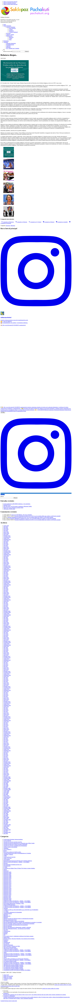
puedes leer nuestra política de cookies (62, 984)
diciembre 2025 (6, 535)
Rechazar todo (10, 986)
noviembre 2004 (7, 824)
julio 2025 (5, 542)
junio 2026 (5, 528)
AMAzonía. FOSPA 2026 (9, 508)
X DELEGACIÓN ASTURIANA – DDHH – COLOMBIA (17, 960)
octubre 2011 (6, 749)
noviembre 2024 (7, 552)
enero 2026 (5, 534)
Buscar (2, 496)
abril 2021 (5, 606)
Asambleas (5, 848)
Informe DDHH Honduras (9, 904)
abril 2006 (5, 815)
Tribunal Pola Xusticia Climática (10, 948)
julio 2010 (5, 768)
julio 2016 (5, 677)
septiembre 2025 (7, 539)
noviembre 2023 (7, 567)
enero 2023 (5, 579)
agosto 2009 (6, 782)
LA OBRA (5, 911)
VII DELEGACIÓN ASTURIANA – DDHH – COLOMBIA (17, 953)
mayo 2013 (5, 725)
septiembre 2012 (7, 735)
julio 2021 (5, 602)
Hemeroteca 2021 (7, 892)
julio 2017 (5, 662)
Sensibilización (6, 942)
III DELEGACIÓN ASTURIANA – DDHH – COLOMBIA (17, 902)
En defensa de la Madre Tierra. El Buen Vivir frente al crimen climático (19, 868)
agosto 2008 (6, 792)
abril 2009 (5, 787)
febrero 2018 (6, 653)
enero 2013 (5, 730)
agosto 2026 (6, 525)
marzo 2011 (6, 758)
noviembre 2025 (7, 537)
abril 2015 (5, 696)
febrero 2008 (6, 795)
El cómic (5, 867)
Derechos (8, 225)
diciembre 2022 (6, 581)
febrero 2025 (6, 548)
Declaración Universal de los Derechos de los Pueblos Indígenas (17, 860)
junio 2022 (5, 588)
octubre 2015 (6, 689)
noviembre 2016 (7, 672)
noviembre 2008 (7, 789)
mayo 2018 (5, 650)
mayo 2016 (5, 680)
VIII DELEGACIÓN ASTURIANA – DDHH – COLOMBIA (17, 955)
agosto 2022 (6, 586)
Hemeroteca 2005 (7, 872)
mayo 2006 (5, 814)
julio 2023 (5, 572)
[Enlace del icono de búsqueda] (4, 50)
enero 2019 (5, 640)
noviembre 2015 (7, 687)
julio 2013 (5, 723)
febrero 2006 (6, 817)
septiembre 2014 (7, 705)
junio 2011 (5, 754)
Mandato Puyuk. (7, 505)
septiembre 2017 (7, 660)
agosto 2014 (6, 706)
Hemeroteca (6, 870)
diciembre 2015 (6, 686)
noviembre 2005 (7, 819)
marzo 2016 (6, 682)
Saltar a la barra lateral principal (10, 4)
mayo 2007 (5, 802)
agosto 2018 (6, 646)
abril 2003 (5, 831)
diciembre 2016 (6, 671)
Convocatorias (6, 859)
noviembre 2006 (7, 808)
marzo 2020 (6, 622)
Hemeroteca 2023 (7, 894)
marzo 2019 (6, 637)
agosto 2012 (6, 736)
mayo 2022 (5, 589)
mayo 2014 (5, 710)
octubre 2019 (6, 628)
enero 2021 (5, 609)
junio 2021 (5, 603)
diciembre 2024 (6, 550)
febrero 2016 (6, 684)
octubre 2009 (6, 779)
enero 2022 (5, 594)
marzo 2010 (6, 773)
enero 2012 (5, 745)
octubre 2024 (6, 553)
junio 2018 (5, 648)
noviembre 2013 (7, 718)
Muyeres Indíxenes (7, 926)
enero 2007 (5, 805)
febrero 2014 (6, 714)
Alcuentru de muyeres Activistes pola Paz (12, 842)
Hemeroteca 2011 (7, 879)
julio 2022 (5, 587)
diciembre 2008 (6, 788)
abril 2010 (5, 772)
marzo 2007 (6, 804)
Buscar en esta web (7, 51)
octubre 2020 (6, 613)
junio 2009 (5, 784)
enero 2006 (5, 818)
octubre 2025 (6, 538)
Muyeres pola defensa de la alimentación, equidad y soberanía (17, 927)
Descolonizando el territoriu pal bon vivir (12, 864)
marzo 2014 (6, 712)
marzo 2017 (6, 667)
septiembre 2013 (7, 720)
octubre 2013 (6, 719)
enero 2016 (5, 685)
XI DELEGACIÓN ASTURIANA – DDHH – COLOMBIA (17, 962)
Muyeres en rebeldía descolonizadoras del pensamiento (15, 924)
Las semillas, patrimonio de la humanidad (12, 912)
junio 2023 (5, 573)
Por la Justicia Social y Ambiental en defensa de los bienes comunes (18, 936)
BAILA (5, 850)
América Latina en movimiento (10, 847)
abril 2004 (5, 827)
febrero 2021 (6, 608)
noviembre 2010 (7, 763)
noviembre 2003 (7, 829)
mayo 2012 (5, 740)
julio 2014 (5, 707)
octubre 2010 (6, 764)
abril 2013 (5, 726)
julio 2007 (5, 799)
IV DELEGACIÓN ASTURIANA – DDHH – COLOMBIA (17, 906)
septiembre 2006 (7, 810)
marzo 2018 (6, 652)
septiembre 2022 (7, 584)
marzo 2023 (6, 577)
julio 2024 (5, 557)
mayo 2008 (5, 793)
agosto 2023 (6, 571)
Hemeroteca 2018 (7, 888)
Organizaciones (6, 931)
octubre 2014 (6, 704)
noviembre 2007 (7, 797)
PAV (4, 934)
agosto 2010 (6, 766)
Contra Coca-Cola (7, 858)
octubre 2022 (6, 583)
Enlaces (5, 869)
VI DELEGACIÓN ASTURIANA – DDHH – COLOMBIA (17, 951)
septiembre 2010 (7, 765)
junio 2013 (5, 724)
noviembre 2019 (7, 627)
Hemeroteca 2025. (7, 898)
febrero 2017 (6, 669)
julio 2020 (5, 617)
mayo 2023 (5, 574)
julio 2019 (5, 632)
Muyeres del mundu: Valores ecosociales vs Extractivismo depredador (18, 923)
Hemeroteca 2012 (7, 880)
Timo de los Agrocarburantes (9, 947)
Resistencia (5, 940)
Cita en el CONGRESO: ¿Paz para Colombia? (21, 514)
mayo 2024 (5, 559)
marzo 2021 (6, 607)
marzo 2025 (6, 547)
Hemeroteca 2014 (7, 883)
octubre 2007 (6, 798)
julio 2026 (5, 527)
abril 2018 (5, 651)
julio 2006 (5, 813)
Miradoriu (13, 225)
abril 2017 (5, 666)
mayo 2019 (5, 635)
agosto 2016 (6, 676)
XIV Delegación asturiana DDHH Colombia (13, 966)
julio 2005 (5, 821)
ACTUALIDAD (7, 840)
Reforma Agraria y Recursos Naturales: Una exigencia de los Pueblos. (18, 938)
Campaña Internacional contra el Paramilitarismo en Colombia (17, 853)
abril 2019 (5, 636)
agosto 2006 (6, 812)
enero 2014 (5, 715)
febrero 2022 (6, 593)
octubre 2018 (6, 643)
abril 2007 (5, 803)
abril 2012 (5, 741)
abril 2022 (5, 591)
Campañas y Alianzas (8, 854)
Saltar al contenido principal (9, 3)
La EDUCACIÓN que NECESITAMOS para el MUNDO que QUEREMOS (20, 909)
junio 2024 (5, 558)
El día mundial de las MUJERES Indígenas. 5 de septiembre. (16, 503)
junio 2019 (5, 633)
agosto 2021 (6, 601)
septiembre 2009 (7, 780)
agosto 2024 (6, 555)
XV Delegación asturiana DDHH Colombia (13, 967)
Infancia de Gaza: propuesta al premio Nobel (13, 507)
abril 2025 (5, 545)
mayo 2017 (5, 665)
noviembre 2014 (7, 702)
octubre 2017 (6, 658)
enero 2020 (5, 625)
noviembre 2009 (7, 778)
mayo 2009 (5, 785)
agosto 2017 (6, 661)
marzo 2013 (6, 728)
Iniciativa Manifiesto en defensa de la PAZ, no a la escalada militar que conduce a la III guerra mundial (37, 516)
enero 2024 (5, 564)
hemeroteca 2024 (7, 896)
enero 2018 (5, 655)
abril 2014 (5, 711)
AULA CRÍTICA (7, 849)
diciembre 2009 (6, 777)
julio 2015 (5, 692)
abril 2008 (5, 794)
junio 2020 (5, 618)
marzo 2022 (6, 592)
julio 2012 (5, 738)
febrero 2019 (6, 638)
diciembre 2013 (6, 716)
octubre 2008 (6, 790)
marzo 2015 (6, 697)
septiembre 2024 (7, 554)
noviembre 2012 (7, 733)
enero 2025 (5, 549)
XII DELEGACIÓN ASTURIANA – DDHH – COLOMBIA (17, 963)
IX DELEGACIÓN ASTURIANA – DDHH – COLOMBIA (17, 907)
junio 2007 (5, 800)
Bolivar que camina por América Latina (12, 852)
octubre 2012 (6, 734)
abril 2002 (5, 833)
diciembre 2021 (6, 596)
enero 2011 (5, 760)
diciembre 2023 (6, 565)
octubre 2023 (6, 568)
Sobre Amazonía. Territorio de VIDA (11, 946)
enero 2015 (5, 700)
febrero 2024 (6, 563)
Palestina (5, 933)
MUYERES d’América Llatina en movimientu (13, 921)
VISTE (5, 957)
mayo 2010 (5, 770)
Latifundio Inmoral (7, 913)
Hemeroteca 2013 (7, 882)
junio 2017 (5, 663)
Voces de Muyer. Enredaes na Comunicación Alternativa (15, 958)
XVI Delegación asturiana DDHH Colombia (13, 968)
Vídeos (5, 952)
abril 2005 (5, 823)
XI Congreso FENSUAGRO (9, 961)
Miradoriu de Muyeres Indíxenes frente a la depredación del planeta (18, 918)
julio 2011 (5, 753)
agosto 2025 (6, 540)
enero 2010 (5, 775)
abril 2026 (5, 530)
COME (5, 855)
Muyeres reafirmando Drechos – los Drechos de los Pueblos (16, 928)
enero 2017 (5, 670)
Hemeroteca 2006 (7, 873)
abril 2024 (5, 560)
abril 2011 (5, 756)
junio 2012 (5, 739)
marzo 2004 (6, 828)
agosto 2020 (6, 616)
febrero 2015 (6, 699)
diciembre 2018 (6, 641)
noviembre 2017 (7, 657)
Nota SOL (5, 929)
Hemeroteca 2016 (7, 885)
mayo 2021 (5, 604)
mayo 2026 (5, 529)
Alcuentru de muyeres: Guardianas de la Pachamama (15, 845)
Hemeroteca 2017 (7, 887)
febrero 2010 (6, 774)
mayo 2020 (5, 620)
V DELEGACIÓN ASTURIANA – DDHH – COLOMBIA (17, 950)
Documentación (6, 865)
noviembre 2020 (7, 612)
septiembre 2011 (7, 750)
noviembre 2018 (7, 642)
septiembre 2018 (7, 645)
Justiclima (5, 908)
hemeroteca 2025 (7, 897)
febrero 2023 (6, 578)
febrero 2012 (6, 744)
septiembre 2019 (7, 630)
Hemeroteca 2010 (7, 878)
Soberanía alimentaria (8, 945)
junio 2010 (5, 769)
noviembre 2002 (7, 832)
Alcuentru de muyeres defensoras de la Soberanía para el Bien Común (18, 843)
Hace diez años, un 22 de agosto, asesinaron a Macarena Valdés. (17, 506)
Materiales (5, 914)
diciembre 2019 (6, 626)
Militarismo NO (6, 916)
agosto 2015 (6, 691)
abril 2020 (5, 621)
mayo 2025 (5, 544)
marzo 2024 (6, 562)
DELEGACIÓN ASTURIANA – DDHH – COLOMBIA (16, 862)
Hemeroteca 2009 (7, 877)
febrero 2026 (6, 533)
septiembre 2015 (7, 690)
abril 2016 (5, 681)
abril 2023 (5, 576)
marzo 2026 (6, 532)
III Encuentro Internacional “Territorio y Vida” (13, 903)
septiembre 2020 (7, 614)
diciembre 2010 (6, 761)
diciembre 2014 (6, 701)
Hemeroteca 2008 (7, 875)
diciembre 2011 (6, 746)
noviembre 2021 (7, 597)
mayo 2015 (5, 695)
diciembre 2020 (6, 611)
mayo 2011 (5, 755)
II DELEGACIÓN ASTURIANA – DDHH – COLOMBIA (16, 901)
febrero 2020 (6, 623)
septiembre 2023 (7, 569)
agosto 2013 (6, 721)
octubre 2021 (6, 598)
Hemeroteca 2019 (7, 889)
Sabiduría (5, 941)
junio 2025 (5, 543)
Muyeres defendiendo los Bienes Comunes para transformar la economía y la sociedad (22, 922)
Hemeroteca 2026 (7, 899)
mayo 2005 (5, 822)
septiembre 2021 (7, 599)
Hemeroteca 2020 (7, 891)
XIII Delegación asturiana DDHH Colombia (13, 965)
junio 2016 (5, 679)
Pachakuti (5, 932)
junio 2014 (5, 709)
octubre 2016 (6, 674)
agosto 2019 (6, 631)
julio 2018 (5, 647)
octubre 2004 (6, 826)
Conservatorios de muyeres (9, 857)
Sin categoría (6, 943)
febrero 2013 (6, 729)
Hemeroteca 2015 (7, 884)
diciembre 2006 (6, 807)
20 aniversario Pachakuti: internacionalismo (13, 839)
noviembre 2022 (7, 582)
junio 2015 (5, 694)
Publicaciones (6, 937)
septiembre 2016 (7, 675)
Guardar (2, 1000)
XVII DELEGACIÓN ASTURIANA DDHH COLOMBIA (16, 970)
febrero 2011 (6, 759)
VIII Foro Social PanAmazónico (10, 956)
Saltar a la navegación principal (10, 1)
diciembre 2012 (6, 731)
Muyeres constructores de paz (10, 919)
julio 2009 (5, 783)
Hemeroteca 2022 (7, 893)
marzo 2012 (6, 743)
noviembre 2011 (7, 748)
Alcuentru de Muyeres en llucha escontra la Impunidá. (15, 844)
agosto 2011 (6, 751)
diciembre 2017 (6, 656)
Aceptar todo (17, 986)
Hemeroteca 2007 (7, 874)
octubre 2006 (6, 809)
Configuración (4, 986)
